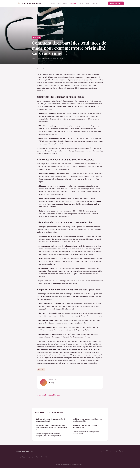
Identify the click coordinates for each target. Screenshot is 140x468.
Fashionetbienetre (31, 3)
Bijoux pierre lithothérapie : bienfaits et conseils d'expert (86, 426)
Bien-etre (73, 3)
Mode (87, 3)
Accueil (53, 3)
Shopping (95, 3)
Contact (121, 451)
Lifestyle (80, 3)
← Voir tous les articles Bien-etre (48, 395)
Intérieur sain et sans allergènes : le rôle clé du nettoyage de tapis (50, 420)
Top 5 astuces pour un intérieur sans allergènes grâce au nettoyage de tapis (49, 435)
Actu (59, 3)
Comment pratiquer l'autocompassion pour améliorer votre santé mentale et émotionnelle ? (51, 427)
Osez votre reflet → (116, 3)
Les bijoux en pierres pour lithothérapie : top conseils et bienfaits (87, 420)
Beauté (65, 3)
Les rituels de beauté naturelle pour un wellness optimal (86, 433)
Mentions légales (111, 451)
